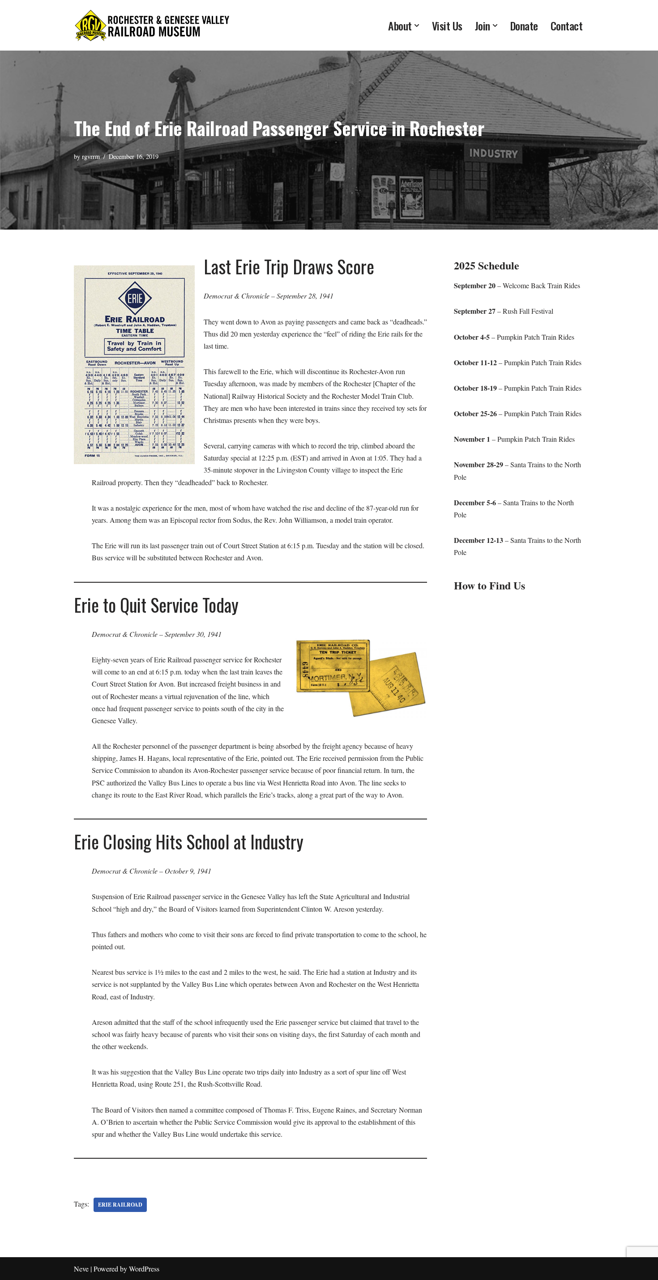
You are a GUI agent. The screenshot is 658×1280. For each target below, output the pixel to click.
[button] (416, 25)
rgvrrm (91, 156)
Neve (81, 1268)
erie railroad (120, 1204)
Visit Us (447, 25)
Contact (567, 25)
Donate (524, 25)
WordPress (144, 1268)
